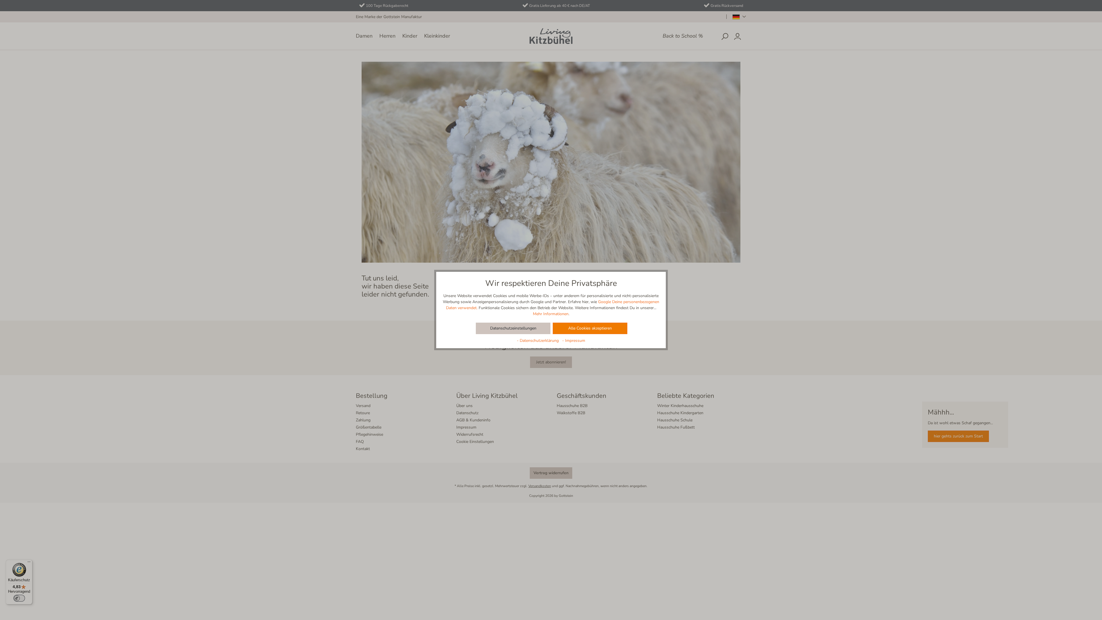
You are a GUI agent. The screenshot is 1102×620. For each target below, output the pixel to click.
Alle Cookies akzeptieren (590, 328)
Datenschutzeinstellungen (513, 328)
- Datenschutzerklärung (538, 340)
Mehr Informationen (551, 314)
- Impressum (573, 340)
